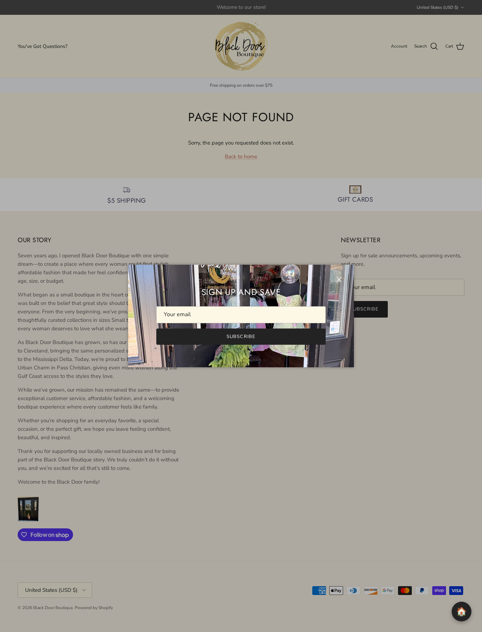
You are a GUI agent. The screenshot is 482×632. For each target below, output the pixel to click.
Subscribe (241, 336)
